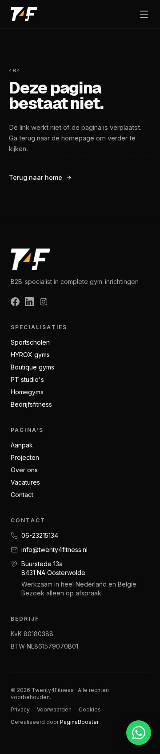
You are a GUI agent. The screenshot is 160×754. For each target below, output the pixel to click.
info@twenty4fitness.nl (54, 549)
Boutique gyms (32, 367)
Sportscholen (30, 342)
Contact (22, 494)
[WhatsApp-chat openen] (138, 732)
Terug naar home (35, 177)
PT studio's (27, 379)
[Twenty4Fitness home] (24, 14)
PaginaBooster (79, 722)
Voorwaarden (54, 709)
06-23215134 (39, 535)
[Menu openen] (144, 14)
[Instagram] (43, 301)
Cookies (90, 709)
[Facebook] (15, 301)
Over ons (24, 470)
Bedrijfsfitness (31, 404)
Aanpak (22, 445)
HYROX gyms (30, 354)
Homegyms (27, 392)
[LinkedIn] (29, 301)
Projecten (25, 457)
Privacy (20, 709)
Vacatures (25, 482)
